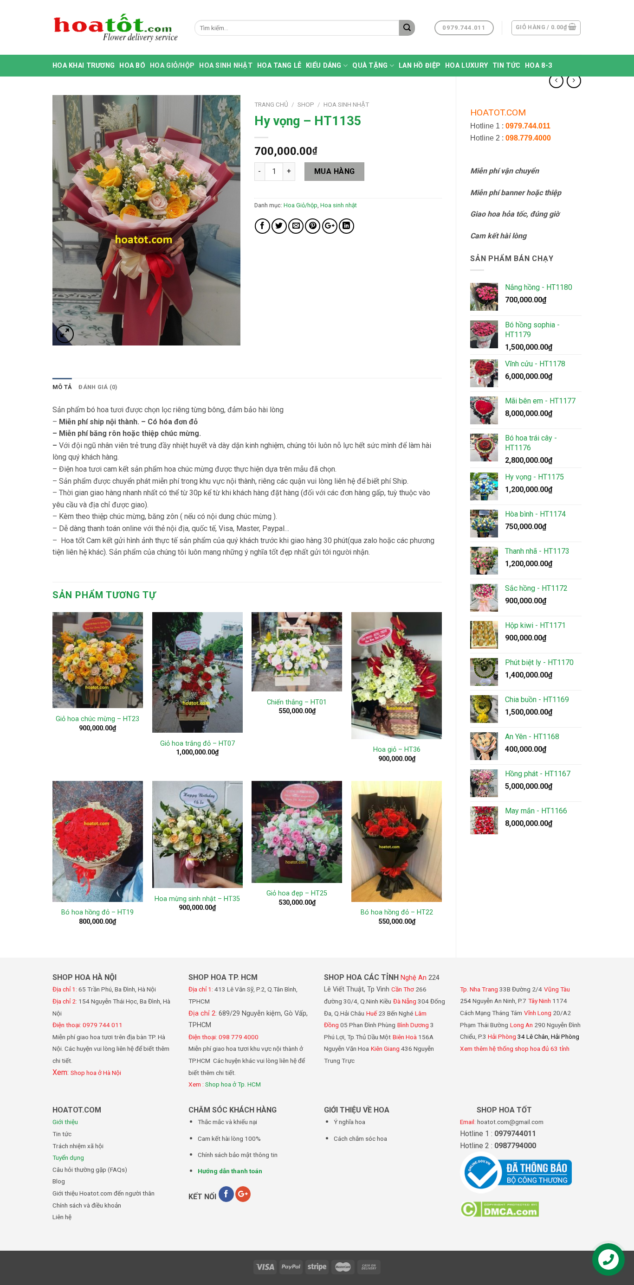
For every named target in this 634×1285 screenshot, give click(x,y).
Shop (306, 104)
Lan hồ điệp (419, 66)
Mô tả (62, 387)
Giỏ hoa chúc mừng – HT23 (97, 719)
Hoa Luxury (466, 66)
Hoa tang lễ (279, 66)
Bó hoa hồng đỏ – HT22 (397, 912)
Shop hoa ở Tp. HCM (233, 1084)
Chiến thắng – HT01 (297, 702)
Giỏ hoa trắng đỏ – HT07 (197, 744)
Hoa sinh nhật (225, 66)
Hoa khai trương (83, 66)
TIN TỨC (506, 66)
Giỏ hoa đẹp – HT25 (296, 893)
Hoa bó (132, 66)
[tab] (62, 387)
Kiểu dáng (324, 66)
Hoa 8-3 (538, 66)
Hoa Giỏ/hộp (172, 66)
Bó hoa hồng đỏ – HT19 (97, 912)
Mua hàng (334, 171)
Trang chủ (271, 104)
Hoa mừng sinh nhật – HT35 (197, 899)
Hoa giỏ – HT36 (397, 750)
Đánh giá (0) (97, 387)
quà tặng (370, 66)
